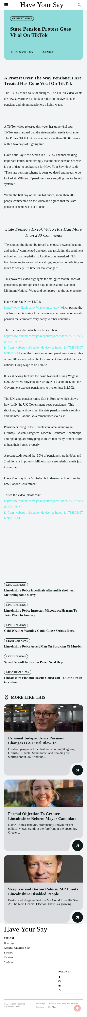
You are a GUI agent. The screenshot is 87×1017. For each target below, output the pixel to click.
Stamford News (17, 640)
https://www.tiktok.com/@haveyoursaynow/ (32, 307)
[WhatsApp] (49, 571)
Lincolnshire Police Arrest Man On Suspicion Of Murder (43, 646)
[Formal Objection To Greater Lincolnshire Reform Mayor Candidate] (43, 793)
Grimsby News (22, 18)
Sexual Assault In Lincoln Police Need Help (33, 662)
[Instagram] (59, 981)
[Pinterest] (39, 571)
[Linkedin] (59, 985)
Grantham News (17, 672)
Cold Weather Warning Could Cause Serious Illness (39, 630)
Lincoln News (16, 584)
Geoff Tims (26, 52)
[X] (30, 571)
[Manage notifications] (77, 1008)
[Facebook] (21, 571)
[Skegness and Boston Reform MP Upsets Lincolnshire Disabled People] (43, 869)
